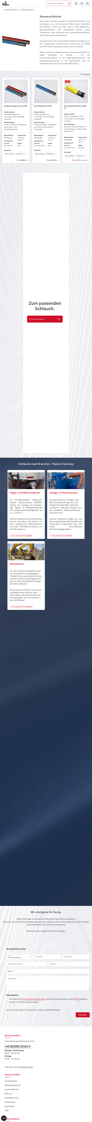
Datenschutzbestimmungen (33, 999)
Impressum (9, 1106)
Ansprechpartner (12, 1089)
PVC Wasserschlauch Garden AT (75, 107)
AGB (78, 999)
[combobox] (56, 3)
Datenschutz (10, 1102)
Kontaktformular (26, 1067)
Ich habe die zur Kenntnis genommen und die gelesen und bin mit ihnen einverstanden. (48, 1000)
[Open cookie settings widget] (4, 1118)
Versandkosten (11, 1081)
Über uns (8, 1093)
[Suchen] (69, 3)
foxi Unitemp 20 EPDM (42, 106)
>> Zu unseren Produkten (21, 535)
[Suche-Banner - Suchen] (59, 319)
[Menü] (76, 3)
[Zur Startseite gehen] (5, 3)
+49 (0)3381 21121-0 (18, 1046)
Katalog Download (12, 1085)
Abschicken (83, 1015)
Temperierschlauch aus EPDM (15, 106)
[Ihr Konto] (81, 3)
